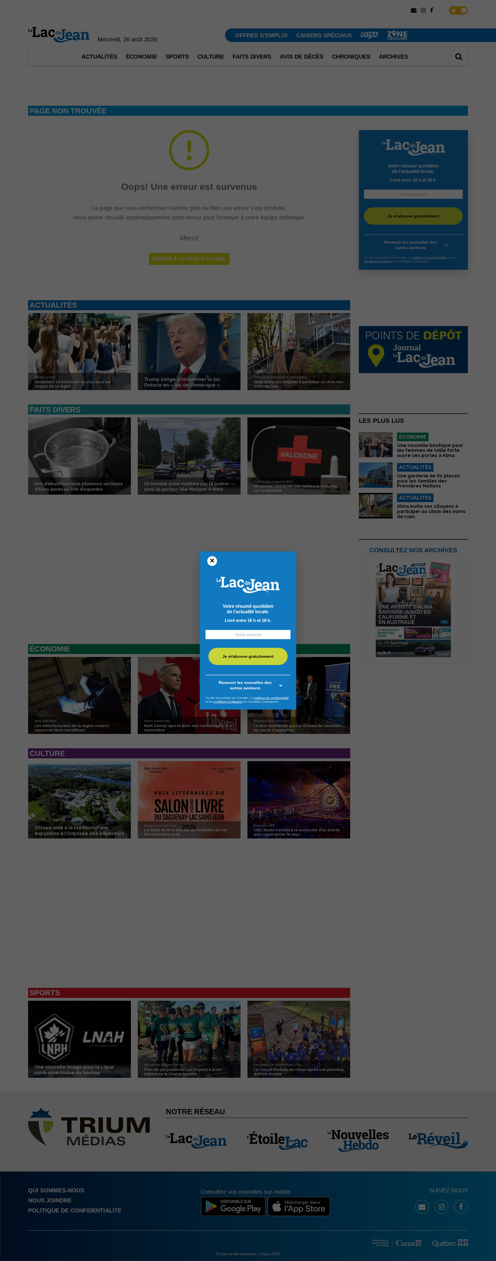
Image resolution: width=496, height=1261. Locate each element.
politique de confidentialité (271, 697)
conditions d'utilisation (228, 701)
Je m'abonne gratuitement (248, 656)
